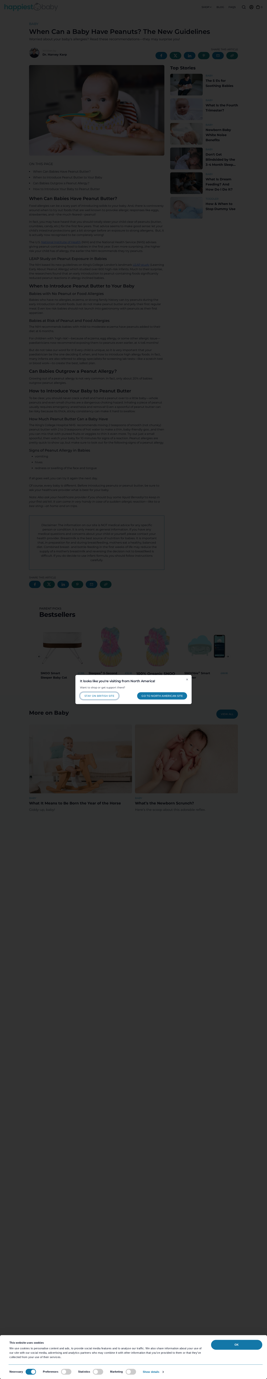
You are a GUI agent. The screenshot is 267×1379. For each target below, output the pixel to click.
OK (236, 1344)
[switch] (66, 1372)
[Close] (187, 679)
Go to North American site (162, 696)
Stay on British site (99, 696)
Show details (151, 1371)
